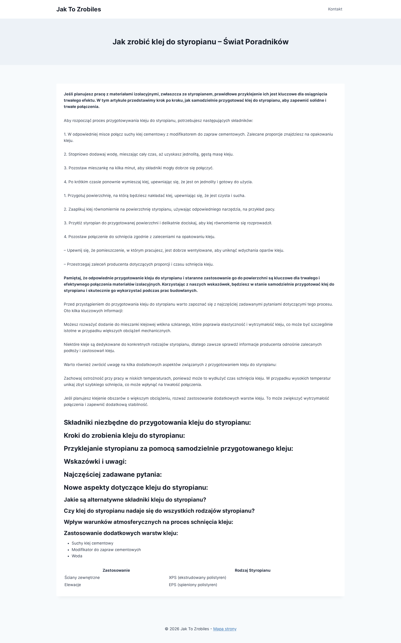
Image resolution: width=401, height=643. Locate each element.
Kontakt (335, 9)
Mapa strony (224, 629)
